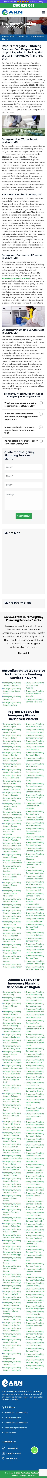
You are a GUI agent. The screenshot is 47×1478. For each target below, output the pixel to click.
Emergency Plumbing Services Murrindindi (35, 818)
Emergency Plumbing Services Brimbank (12, 776)
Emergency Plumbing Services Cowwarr (12, 1145)
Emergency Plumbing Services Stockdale (35, 1202)
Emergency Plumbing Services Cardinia (12, 793)
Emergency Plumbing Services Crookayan (12, 1151)
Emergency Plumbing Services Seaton (35, 1182)
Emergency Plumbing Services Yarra (35, 956)
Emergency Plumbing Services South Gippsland (35, 856)
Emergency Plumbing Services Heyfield (12, 1292)
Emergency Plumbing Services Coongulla (12, 1134)
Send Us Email (13, 1453)
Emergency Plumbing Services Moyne (35, 812)
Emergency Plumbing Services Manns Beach (35, 1035)
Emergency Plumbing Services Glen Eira (12, 850)
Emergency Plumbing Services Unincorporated (35, 901)
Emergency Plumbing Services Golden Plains (12, 861)
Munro (12, 36)
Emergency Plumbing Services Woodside (35, 1318)
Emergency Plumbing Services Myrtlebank (35, 1089)
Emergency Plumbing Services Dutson (12, 1191)
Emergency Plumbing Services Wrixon (35, 1349)
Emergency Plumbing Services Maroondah (35, 736)
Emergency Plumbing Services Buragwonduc (12, 1066)
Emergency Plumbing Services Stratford (35, 1214)
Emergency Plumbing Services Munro (35, 1083)
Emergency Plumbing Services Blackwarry (12, 1035)
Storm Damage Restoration (16, 1423)
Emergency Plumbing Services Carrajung (12, 1100)
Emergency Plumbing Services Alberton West (12, 1006)
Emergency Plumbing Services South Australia (35, 685)
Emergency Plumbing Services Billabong (12, 1024)
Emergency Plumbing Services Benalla (12, 765)
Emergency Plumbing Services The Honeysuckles (35, 1244)
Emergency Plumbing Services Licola (12, 1363)
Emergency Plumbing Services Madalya (35, 1016)
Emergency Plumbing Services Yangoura (35, 1361)
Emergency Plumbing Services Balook (12, 1018)
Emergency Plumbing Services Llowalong (35, 993)
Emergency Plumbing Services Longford (35, 1004)
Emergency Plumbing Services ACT (12, 698)
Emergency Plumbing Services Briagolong (12, 1047)
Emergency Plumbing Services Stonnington (35, 871)
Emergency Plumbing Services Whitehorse (35, 933)
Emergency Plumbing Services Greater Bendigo (12, 868)
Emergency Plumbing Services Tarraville (35, 1231)
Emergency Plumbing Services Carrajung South (12, 1115)
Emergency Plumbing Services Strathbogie (35, 877)
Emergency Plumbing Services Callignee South (12, 1088)
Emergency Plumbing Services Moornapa (35, 1072)
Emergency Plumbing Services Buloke (12, 782)
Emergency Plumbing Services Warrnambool (35, 914)
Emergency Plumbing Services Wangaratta (35, 908)
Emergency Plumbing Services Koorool (12, 1340)
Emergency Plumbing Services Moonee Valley (35, 778)
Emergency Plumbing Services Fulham (12, 1219)
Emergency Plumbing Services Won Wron (35, 1301)
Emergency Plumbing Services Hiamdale (12, 1298)
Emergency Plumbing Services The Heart (35, 1236)
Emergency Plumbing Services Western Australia (35, 693)
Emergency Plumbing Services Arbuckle (12, 1012)
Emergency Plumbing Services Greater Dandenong (12, 877)
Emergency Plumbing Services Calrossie (12, 1094)
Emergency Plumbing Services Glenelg (12, 855)
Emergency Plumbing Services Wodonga (35, 945)
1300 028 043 (23, 6)
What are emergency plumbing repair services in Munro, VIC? (20, 404)
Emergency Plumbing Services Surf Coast (35, 883)
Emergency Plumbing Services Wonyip (35, 1312)
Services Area (10, 1433)
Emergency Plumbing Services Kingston (12, 934)
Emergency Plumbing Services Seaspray (35, 1177)
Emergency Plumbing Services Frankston (12, 838)
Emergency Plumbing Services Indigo (12, 928)
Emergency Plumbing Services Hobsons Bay (12, 911)
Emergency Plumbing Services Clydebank (12, 1122)
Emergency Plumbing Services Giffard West (12, 1236)
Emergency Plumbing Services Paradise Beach (35, 1116)
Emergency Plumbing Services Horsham (12, 917)
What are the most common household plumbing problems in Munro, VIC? (21, 416)
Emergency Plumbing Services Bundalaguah (12, 1061)
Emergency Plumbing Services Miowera (35, 1055)
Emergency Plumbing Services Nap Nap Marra (35, 1102)
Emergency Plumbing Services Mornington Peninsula (35, 797)
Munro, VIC (12, 1458)
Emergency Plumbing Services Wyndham (35, 951)
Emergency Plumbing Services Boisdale (12, 1041)
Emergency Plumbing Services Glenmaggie (12, 1253)
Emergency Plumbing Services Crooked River (12, 1156)
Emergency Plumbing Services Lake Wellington (12, 1348)
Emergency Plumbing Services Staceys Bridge (35, 1195)
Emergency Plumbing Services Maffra (35, 1021)
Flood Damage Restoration (16, 1428)
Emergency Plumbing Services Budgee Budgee (12, 1054)
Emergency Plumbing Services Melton (35, 748)
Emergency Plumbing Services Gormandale (12, 1275)
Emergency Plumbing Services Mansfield (35, 725)
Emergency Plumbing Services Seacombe (35, 1171)
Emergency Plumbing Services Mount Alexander (35, 806)
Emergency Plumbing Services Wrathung (35, 1344)
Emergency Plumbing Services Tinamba (35, 1250)
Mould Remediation (13, 1418)
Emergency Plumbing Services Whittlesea (35, 939)
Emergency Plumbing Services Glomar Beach (12, 1260)
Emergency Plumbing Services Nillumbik (35, 824)
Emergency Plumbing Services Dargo (12, 1162)
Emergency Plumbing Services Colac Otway (12, 813)
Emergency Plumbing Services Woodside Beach (35, 1325)
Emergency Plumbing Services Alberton (12, 999)
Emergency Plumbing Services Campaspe (12, 787)
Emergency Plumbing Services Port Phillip (35, 838)
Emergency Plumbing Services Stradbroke (35, 1208)
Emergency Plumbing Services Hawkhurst (12, 1286)
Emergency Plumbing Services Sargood (35, 1165)
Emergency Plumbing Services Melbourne (35, 742)
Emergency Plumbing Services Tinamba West (35, 1258)
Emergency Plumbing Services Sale (35, 1160)
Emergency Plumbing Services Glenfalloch (12, 1247)
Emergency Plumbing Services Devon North (12, 1185)
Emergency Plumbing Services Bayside (12, 759)
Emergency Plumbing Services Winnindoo (35, 1295)
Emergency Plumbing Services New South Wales (12, 691)
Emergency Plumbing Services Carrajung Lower (12, 1107)
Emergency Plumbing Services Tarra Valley (35, 1225)
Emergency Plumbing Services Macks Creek (35, 1010)
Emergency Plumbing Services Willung (35, 1284)
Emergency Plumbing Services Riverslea (35, 1140)
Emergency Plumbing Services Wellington (35, 919)
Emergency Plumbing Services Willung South (35, 1290)
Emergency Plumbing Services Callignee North (12, 1079)
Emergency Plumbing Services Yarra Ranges (35, 962)
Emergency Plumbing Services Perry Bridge (35, 1129)
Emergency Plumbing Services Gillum (12, 1241)
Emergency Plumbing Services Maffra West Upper (35, 1029)
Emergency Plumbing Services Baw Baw (12, 753)
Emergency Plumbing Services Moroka (35, 1078)
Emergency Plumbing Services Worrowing (35, 1338)
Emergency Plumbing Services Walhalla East (35, 1278)
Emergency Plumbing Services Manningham (12, 965)
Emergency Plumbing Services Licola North (12, 1368)
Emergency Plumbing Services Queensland (12, 684)
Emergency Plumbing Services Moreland (35, 790)
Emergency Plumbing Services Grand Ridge (12, 1281)
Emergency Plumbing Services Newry (35, 1109)
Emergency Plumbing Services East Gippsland (12, 832)
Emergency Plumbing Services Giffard (12, 1230)
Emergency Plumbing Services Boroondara (12, 770)
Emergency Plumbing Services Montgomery (35, 1066)
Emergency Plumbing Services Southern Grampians (35, 865)
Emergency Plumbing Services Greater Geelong (12, 885)
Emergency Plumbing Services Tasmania (35, 700)
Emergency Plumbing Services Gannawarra (12, 844)
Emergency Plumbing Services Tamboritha (35, 1219)
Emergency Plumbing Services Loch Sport (35, 999)
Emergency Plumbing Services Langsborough (12, 1356)
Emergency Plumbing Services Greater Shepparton (12, 893)
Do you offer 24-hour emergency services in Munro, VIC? (21, 442)
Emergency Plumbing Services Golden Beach (12, 1268)
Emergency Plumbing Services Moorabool (35, 784)
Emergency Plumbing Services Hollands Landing (12, 1311)
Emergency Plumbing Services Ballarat (12, 736)
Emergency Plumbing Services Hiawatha (12, 1304)
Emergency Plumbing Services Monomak (35, 1061)
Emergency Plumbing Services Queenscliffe (35, 849)
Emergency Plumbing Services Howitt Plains (12, 1318)
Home (5, 36)
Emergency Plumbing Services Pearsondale (35, 1123)
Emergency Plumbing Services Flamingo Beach (12, 1212)
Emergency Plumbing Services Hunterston (12, 1323)
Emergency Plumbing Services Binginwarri (12, 1030)
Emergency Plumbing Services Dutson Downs (12, 1198)
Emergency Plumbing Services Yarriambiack (35, 968)
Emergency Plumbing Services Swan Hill (35, 888)
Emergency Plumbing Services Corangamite (12, 819)
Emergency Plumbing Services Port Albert (35, 1134)
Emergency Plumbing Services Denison (12, 1179)
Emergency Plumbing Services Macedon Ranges (12, 958)
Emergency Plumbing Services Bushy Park (12, 1072)
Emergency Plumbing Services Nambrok (35, 1095)
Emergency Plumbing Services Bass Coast (12, 748)
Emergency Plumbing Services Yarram (35, 1366)
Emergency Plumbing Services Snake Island (35, 1188)
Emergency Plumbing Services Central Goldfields (12, 806)
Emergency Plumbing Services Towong (35, 894)
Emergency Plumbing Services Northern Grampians (35, 831)
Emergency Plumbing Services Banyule (12, 742)
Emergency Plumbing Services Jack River (12, 1329)
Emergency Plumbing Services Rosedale (35, 1154)
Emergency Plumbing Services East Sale (12, 1205)
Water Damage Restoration (16, 1413)
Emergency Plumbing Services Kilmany (12, 1335)
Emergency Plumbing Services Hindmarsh (12, 906)
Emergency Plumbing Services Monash (35, 770)
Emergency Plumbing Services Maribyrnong (35, 730)
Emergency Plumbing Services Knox (12, 940)
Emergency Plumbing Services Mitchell (35, 759)
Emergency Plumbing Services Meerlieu (35, 1049)
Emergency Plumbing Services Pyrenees (35, 843)
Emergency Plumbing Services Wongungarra (35, 1307)
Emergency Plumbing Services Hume (12, 923)
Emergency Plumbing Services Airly (12, 993)
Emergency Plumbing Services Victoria (12, 703)
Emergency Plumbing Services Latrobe (12, 945)
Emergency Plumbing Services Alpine (12, 725)
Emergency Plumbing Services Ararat (12, 730)
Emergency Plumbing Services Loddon (12, 951)
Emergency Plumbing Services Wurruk (35, 1355)
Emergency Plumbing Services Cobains (12, 1128)
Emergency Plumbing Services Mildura (35, 753)
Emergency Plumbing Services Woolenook (35, 1332)
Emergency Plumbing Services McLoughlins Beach (35, 1043)
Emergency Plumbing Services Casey (12, 799)
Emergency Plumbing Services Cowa (12, 1139)
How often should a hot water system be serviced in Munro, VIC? (19, 430)
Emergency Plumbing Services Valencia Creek (35, 1271)
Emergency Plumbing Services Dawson (12, 1174)
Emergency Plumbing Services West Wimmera (35, 927)
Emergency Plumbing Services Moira (35, 765)
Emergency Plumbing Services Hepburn (12, 900)
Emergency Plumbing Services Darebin (12, 824)
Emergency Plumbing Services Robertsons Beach (35, 1147)
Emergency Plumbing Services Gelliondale (12, 1224)
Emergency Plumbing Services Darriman (12, 1168)
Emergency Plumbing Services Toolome (35, 1264)
